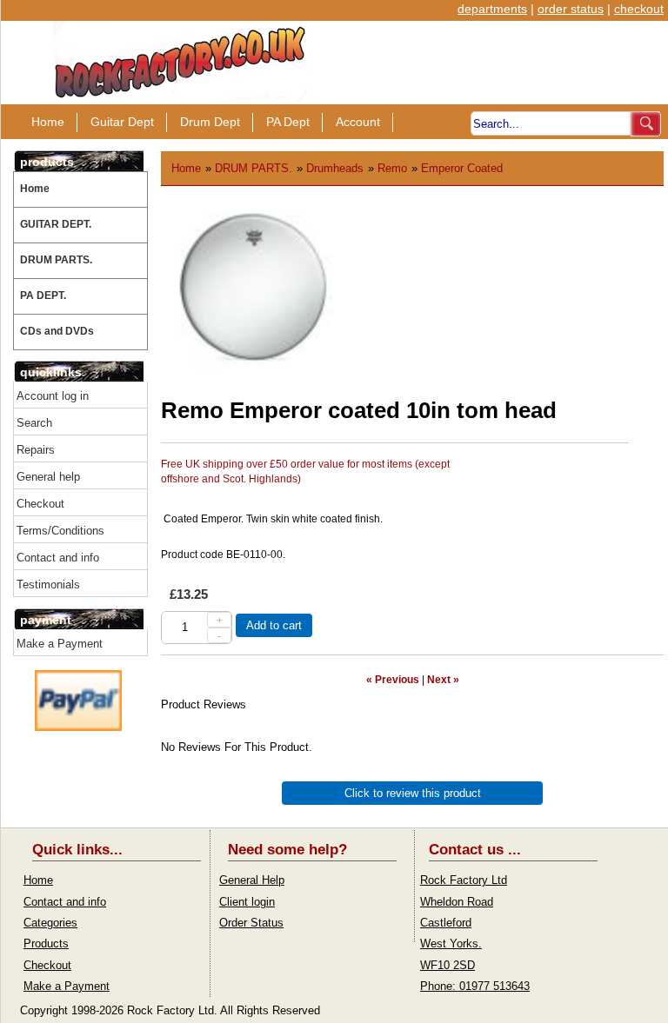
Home (47, 122)
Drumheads (335, 168)
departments (492, 9)
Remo (392, 168)
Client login (247, 901)
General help (48, 476)
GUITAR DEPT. (55, 224)
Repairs (36, 449)
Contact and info (58, 557)
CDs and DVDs (57, 331)
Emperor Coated (462, 168)
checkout (639, 9)
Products (46, 943)
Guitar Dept (122, 122)
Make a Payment (60, 643)
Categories (50, 922)
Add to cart (274, 625)
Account (358, 122)
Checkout (40, 503)
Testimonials (48, 584)
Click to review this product (412, 793)
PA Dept (288, 122)
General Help (251, 880)
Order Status (251, 922)
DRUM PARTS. (56, 260)
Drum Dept (210, 122)
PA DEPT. (43, 295)
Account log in (53, 395)
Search (34, 422)
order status (571, 9)
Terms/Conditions (60, 530)
